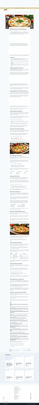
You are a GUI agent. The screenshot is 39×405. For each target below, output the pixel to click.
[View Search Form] (35, 8)
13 (11, 160)
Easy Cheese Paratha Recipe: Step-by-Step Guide (19, 364)
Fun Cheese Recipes (16, 392)
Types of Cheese (16, 398)
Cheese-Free (15, 391)
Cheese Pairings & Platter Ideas (17, 389)
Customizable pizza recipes (22, 343)
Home (3, 397)
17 (23, 196)
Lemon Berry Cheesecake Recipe (26, 350)
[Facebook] (4, 8)
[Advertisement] (19, 3)
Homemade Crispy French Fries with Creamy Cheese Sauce (19, 377)
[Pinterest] (3, 8)
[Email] (6, 8)
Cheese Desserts (16, 387)
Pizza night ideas (17, 345)
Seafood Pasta (15, 397)
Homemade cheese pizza (17, 344)
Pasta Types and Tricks (16, 396)
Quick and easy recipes (21, 345)
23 (12, 247)
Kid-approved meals (21, 344)
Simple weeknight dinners (12, 346)
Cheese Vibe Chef (8, 366)
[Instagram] (5, 8)
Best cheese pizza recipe (12, 343)
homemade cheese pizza (17, 177)
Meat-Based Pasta (16, 393)
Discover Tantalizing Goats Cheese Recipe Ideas (28, 364)
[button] (30, 394)
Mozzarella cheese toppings (12, 345)
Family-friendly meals (12, 344)
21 (21, 236)
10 (25, 141)
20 (19, 221)
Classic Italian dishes (17, 343)
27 (15, 285)
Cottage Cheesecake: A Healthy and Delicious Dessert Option (14, 350)
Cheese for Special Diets (17, 388)
